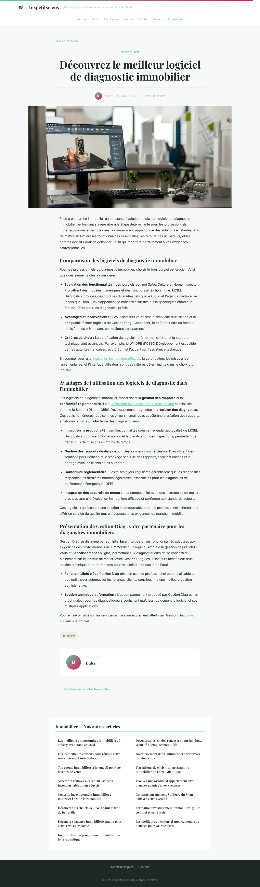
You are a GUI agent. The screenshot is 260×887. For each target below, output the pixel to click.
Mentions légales (122, 867)
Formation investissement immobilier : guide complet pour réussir (168, 810)
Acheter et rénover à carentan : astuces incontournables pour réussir (85, 783)
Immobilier (175, 19)
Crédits (143, 19)
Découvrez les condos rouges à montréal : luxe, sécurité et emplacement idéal (169, 742)
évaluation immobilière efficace (116, 358)
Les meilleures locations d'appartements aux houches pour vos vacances (167, 823)
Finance (158, 19)
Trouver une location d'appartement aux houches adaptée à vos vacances (164, 783)
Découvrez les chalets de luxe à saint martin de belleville (89, 810)
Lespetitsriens (43, 7)
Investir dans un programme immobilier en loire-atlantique (89, 837)
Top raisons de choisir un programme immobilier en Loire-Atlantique (162, 769)
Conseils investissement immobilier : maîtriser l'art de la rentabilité (84, 796)
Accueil (82, 19)
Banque (128, 19)
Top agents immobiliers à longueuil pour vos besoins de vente (89, 769)
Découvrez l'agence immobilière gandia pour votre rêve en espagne (90, 823)
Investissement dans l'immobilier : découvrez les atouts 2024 (168, 756)
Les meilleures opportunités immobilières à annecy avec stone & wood (89, 742)
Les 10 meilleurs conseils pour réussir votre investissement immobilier (89, 756)
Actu (95, 19)
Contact (143, 867)
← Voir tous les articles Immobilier (85, 689)
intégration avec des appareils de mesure (142, 404)
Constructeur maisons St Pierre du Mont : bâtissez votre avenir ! (165, 796)
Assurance (110, 19)
